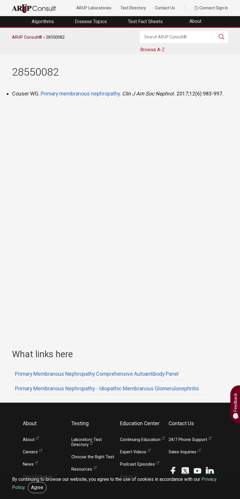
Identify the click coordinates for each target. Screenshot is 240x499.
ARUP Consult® (27, 37)
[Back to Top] (228, 479)
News (28, 464)
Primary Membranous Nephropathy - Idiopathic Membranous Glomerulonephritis (107, 388)
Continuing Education (140, 439)
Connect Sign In (213, 8)
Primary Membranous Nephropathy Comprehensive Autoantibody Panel (97, 374)
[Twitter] (185, 470)
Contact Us (165, 8)
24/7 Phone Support (188, 439)
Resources (81, 469)
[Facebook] (173, 470)
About (196, 21)
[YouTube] (197, 470)
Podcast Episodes (137, 464)
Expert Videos (133, 452)
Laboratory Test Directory (86, 442)
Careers (30, 452)
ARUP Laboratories (94, 8)
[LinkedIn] (209, 470)
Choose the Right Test (92, 456)
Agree (37, 487)
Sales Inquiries (182, 452)
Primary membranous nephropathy (80, 93)
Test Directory (133, 8)
